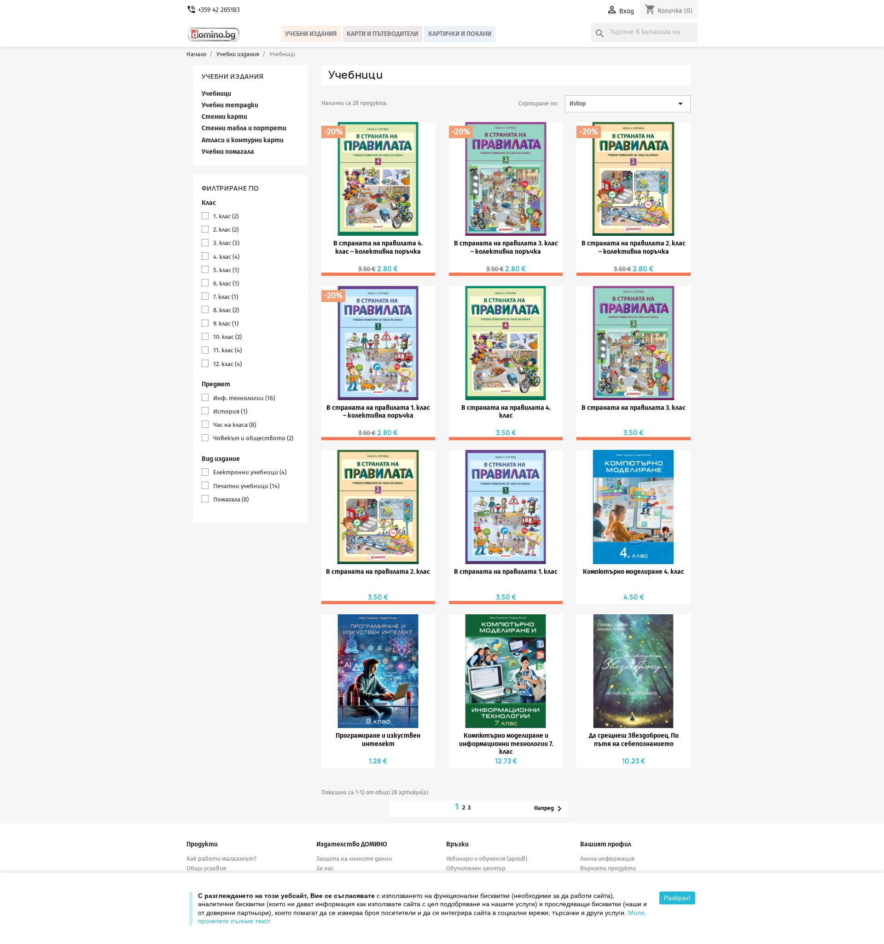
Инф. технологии (244, 398)
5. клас (226, 270)
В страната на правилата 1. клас (506, 572)
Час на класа (234, 424)
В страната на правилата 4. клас (506, 412)
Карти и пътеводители (382, 34)
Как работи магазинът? (221, 858)
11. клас (227, 350)
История (230, 411)
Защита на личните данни (354, 858)
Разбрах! (677, 898)
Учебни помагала (228, 152)
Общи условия (206, 868)
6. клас (226, 283)
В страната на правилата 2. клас (378, 572)
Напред (549, 808)
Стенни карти (224, 117)
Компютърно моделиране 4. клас (633, 572)
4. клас (226, 256)
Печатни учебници (246, 486)
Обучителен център (476, 868)
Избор (628, 103)
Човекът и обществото (253, 438)
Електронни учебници (249, 472)
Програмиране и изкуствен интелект (378, 739)
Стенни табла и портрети (244, 128)
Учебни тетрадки (230, 105)
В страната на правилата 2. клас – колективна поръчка (634, 247)
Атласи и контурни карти (243, 140)
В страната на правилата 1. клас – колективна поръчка (378, 412)
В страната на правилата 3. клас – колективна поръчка (506, 247)
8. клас (226, 310)
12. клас (227, 364)
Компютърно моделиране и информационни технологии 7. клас (506, 744)
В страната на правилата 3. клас (634, 408)
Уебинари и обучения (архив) (486, 858)
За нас (325, 868)
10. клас (227, 336)
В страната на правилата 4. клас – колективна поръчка (378, 247)
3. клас (226, 242)
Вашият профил (605, 844)
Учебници (216, 94)
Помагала (231, 499)
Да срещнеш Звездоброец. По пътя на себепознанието (634, 739)
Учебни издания (311, 34)
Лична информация (607, 858)
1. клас (225, 216)
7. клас (225, 296)
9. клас (225, 323)
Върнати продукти (608, 868)
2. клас (225, 229)
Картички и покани (459, 34)
